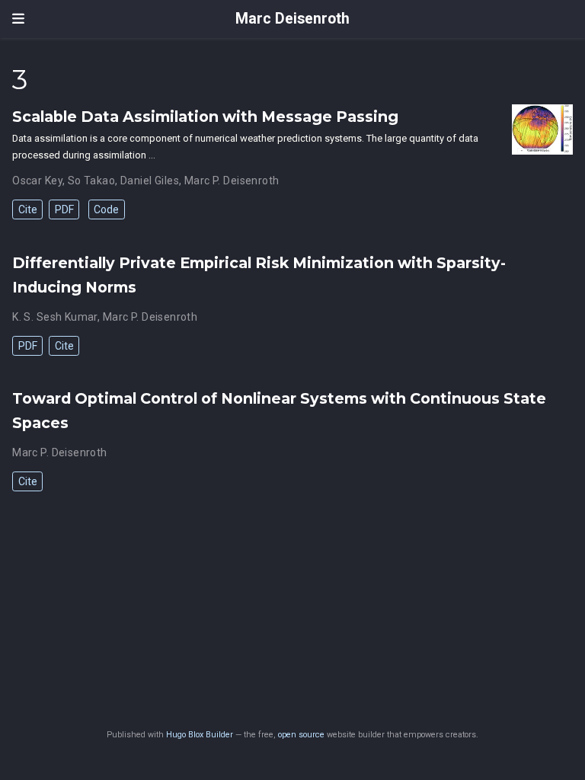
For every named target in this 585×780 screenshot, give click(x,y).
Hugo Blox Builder (199, 735)
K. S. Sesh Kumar (55, 317)
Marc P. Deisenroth (232, 180)
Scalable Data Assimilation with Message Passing (205, 116)
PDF (64, 209)
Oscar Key (37, 180)
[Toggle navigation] (18, 19)
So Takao (91, 180)
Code (106, 209)
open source (301, 735)
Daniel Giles (149, 180)
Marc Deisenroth (292, 18)
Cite (27, 209)
